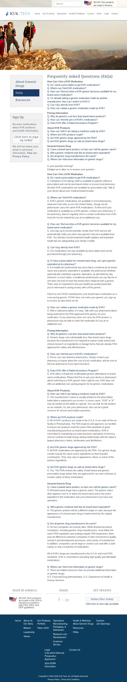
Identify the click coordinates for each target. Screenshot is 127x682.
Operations (61, 13)
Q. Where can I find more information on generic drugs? (75, 159)
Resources (23, 100)
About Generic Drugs (26, 84)
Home (18, 620)
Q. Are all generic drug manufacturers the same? (71, 156)
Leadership (29, 632)
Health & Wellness (77, 13)
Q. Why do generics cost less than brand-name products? (76, 116)
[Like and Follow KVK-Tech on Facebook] (59, 599)
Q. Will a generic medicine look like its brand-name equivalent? (78, 152)
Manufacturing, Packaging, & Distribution (60, 626)
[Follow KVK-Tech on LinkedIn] (67, 599)
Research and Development (60, 635)
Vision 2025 (43, 627)
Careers (90, 13)
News (99, 13)
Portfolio (41, 623)
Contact (114, 13)
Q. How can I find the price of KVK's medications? (72, 119)
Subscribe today (102, 599)
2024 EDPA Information (50, 665)
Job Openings (103, 623)
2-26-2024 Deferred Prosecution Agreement (54, 656)
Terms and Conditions (70, 679)
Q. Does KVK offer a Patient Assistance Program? (72, 123)
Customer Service (58, 643)
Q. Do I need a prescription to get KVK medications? (73, 85)
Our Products (48, 13)
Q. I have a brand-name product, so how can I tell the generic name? (81, 149)
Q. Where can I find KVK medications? (66, 88)
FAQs (19, 93)
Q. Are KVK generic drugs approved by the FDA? (72, 138)
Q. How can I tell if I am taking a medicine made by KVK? (76, 131)
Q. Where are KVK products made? (65, 134)
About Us (28, 620)
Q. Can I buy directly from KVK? (63, 104)
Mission (27, 627)
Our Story (28, 623)
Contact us (52, 169)
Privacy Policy (53, 679)
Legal (106, 13)
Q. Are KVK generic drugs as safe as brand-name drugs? (76, 141)
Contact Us (74, 649)
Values (27, 636)
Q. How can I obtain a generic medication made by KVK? (76, 108)
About (37, 13)
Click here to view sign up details (102, 603)
